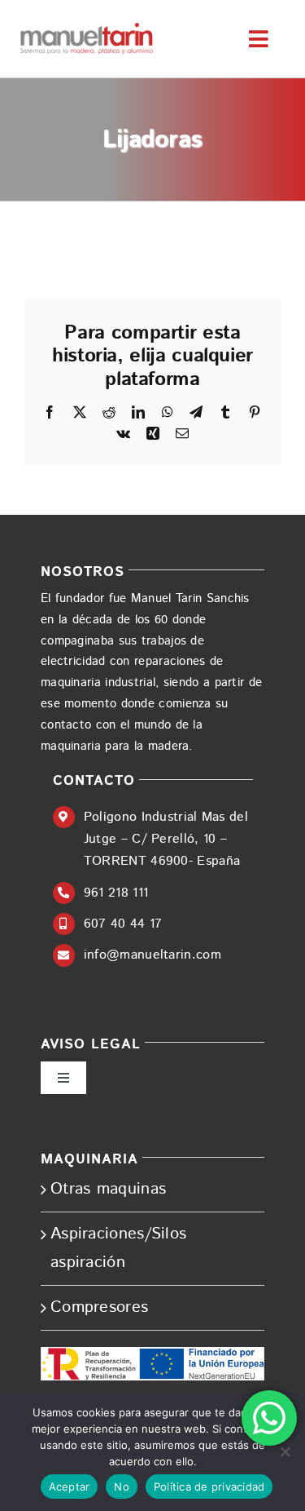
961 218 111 (116, 893)
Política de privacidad (209, 1486)
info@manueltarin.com (152, 955)
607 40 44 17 (123, 924)
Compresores (99, 1307)
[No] (285, 1451)
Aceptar (69, 1486)
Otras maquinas (108, 1189)
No (121, 1486)
